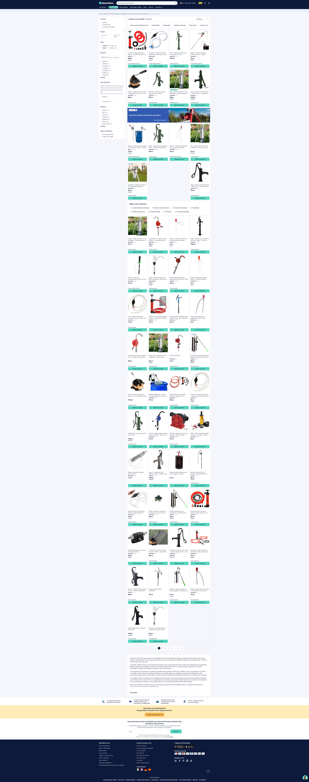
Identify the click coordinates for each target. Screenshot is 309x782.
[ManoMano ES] (149, 769)
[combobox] (202, 19)
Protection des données (143, 779)
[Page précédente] (156, 648)
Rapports (195, 779)
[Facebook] (179, 760)
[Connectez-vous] (205, 3)
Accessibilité (202, 779)
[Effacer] (176, 3)
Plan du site (121, 779)
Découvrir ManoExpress (143, 763)
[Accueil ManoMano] (106, 3)
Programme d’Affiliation (105, 763)
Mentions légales (130, 779)
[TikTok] (191, 760)
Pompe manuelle (144, 13)
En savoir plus (170, 736)
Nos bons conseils (141, 746)
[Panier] (209, 3)
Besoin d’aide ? (103, 750)
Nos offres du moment (143, 755)
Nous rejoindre (103, 760)
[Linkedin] (175, 760)
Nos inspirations (141, 758)
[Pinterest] (183, 760)
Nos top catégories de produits (145, 748)
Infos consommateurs (185, 779)
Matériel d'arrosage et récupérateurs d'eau (120, 13)
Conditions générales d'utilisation (168, 779)
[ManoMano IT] (138, 769)
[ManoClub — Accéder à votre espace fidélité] (200, 3)
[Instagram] (187, 760)
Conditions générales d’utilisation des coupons (111, 765)
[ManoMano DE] (145, 769)
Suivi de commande (104, 746)
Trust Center (154, 779)
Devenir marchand (104, 758)
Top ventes (140, 760)
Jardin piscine (106, 13)
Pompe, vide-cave (135, 13)
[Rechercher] (118, 3)
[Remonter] (208, 771)
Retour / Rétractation (104, 748)
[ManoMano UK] (141, 769)
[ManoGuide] (305, 777)
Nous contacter (103, 753)
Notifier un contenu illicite (106, 755)
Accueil (100, 13)
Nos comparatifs (141, 750)
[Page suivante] (181, 648)
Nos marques (140, 753)
